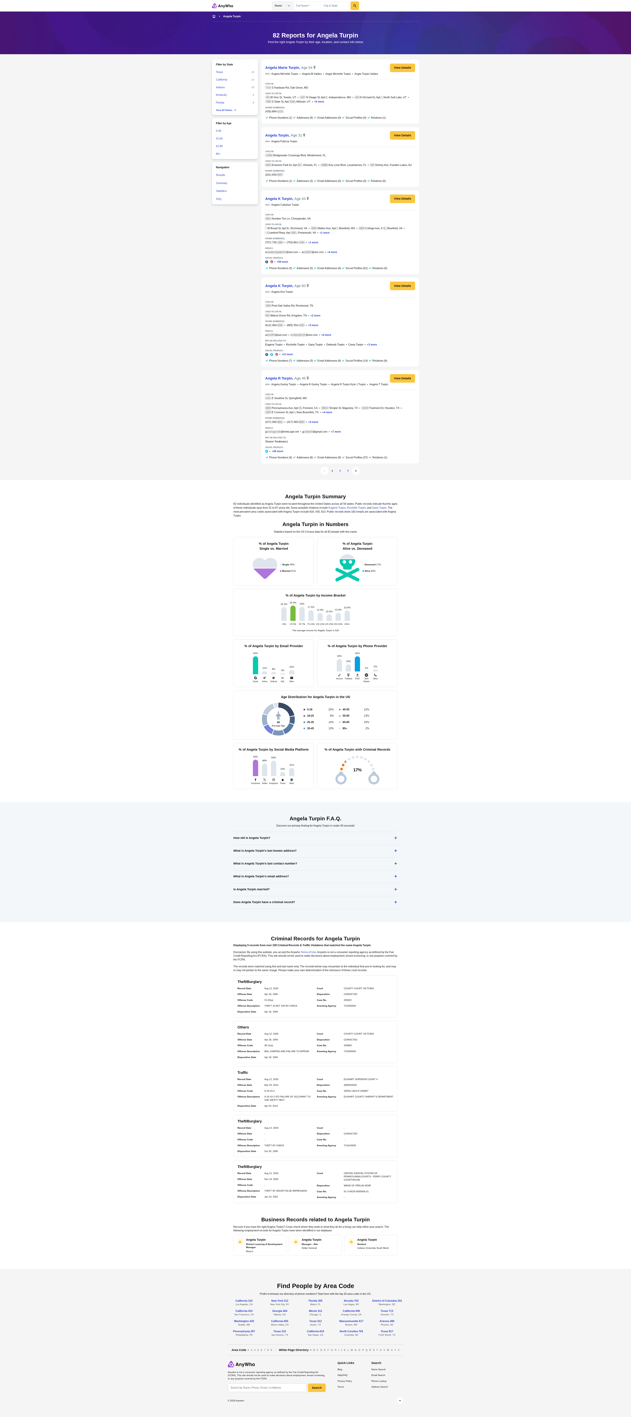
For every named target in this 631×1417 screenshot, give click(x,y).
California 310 (244, 1300)
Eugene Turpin (273, 344)
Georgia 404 (279, 1311)
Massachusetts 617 (351, 1321)
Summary (221, 183)
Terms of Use (308, 952)
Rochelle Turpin (295, 344)
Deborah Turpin (335, 344)
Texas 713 (387, 1311)
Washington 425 (244, 1321)
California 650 (279, 1321)
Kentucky (221, 94)
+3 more (372, 344)
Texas (219, 72)
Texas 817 (387, 1331)
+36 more (277, 451)
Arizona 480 (387, 1321)
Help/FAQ (343, 1375)
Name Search (378, 1369)
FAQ (218, 199)
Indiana (220, 87)
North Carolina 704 (351, 1331)
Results (220, 175)
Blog (340, 1369)
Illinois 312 (315, 1311)
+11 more (287, 354)
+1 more (325, 232)
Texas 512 (315, 1321)
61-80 (219, 146)
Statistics (221, 191)
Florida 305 (315, 1300)
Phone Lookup (378, 1381)
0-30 (218, 130)
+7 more (336, 431)
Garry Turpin (315, 344)
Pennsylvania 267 (244, 1331)
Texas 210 (279, 1331)
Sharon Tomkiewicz (276, 441)
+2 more (315, 315)
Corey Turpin (355, 344)
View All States (224, 110)
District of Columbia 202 (387, 1300)
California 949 (351, 1311)
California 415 (244, 1311)
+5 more (319, 101)
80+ (218, 153)
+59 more (282, 261)
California (221, 79)
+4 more (332, 252)
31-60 (219, 138)
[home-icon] (214, 16)
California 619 (315, 1331)
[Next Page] (356, 471)
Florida (220, 102)
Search (317, 1387)
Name (278, 5)
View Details (402, 67)
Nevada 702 (351, 1300)
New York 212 (279, 1300)
